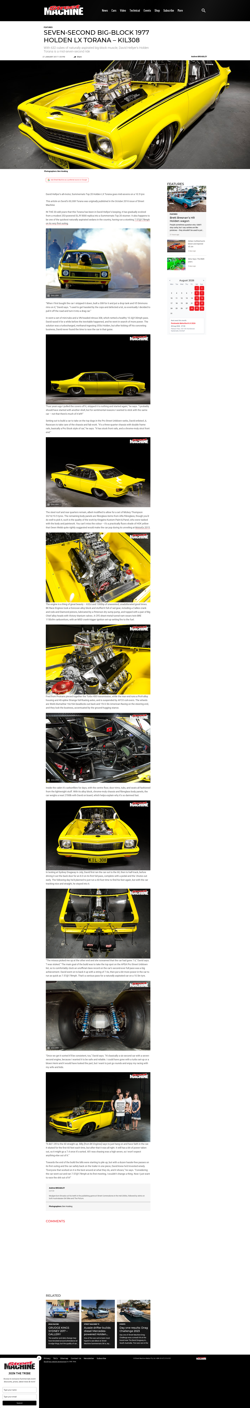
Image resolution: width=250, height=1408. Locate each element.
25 (176, 308)
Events (147, 10)
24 (171, 308)
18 (176, 303)
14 (192, 298)
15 (197, 298)
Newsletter (89, 1358)
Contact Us (76, 1358)
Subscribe (168, 10)
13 (187, 298)
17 (171, 303)
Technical (135, 10)
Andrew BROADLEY (57, 1188)
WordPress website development (55, 1362)
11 (176, 298)
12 (182, 298)
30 (202, 308)
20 (187, 303)
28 (192, 308)
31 (171, 313)
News (105, 10)
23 (202, 303)
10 (171, 298)
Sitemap (64, 1358)
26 (182, 308)
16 (202, 298)
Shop (157, 10)
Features (48, 27)
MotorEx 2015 (142, 527)
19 (182, 303)
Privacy (47, 1358)
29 (197, 308)
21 (192, 303)
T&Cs (55, 1358)
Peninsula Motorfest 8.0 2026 (183, 323)
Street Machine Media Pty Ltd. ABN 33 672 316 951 (153, 1358)
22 (197, 303)
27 (187, 308)
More (180, 10)
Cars (113, 10)
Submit (20, 1403)
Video (123, 10)
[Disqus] (98, 1256)
